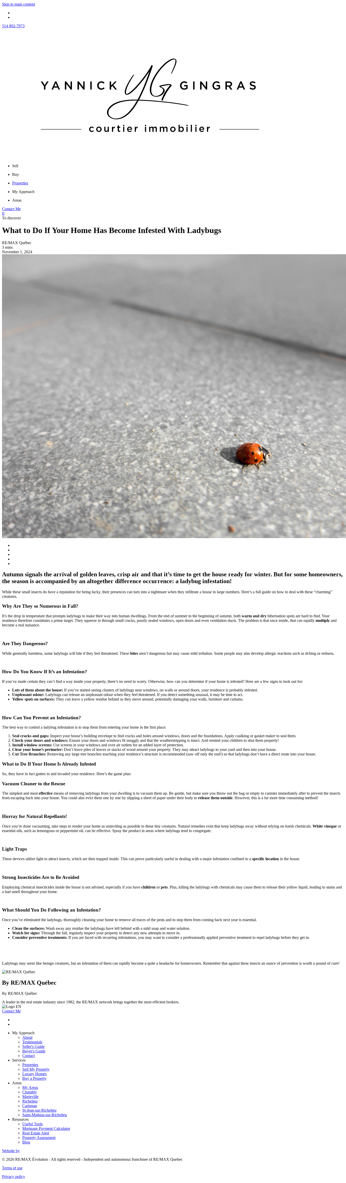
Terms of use (12, 1168)
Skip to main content (18, 4)
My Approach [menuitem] (23, 191)
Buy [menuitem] (15, 174)
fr (3, 213)
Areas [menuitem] (17, 200)
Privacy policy (13, 1176)
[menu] (178, 166)
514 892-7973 (13, 26)
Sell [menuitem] (15, 166)
